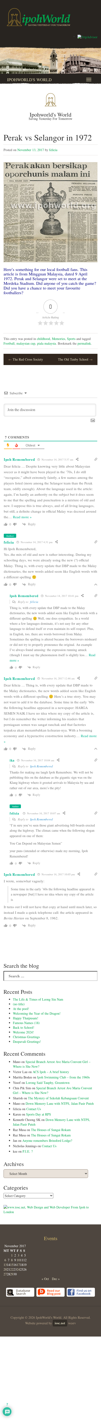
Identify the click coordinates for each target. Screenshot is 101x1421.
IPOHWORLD (38, 17)
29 (11, 1274)
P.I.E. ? (28, 1151)
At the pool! (21, 1008)
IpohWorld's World (29, 79)
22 (11, 1269)
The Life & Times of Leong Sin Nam (38, 999)
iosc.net (60, 1323)
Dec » (56, 1278)
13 (5, 1264)
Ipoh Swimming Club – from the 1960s (63, 1077)
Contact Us (33, 1109)
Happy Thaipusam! (25, 1018)
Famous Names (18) (26, 1023)
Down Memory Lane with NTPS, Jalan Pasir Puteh (60, 1103)
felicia (53, 150)
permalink (84, 343)
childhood (43, 338)
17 (18, 1264)
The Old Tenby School (75, 359)
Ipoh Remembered (41, 766)
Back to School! (23, 1027)
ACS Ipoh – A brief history (51, 1072)
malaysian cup (25, 343)
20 (5, 1269)
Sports (71, 338)
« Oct (45, 1278)
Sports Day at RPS (38, 1114)
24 (18, 1269)
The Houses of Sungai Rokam (51, 1130)
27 (5, 1274)
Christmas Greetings (26, 1037)
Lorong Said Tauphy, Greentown (48, 1082)
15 (11, 1264)
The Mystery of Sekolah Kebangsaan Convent (58, 1098)
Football (9, 343)
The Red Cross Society (25, 359)
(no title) (19, 1004)
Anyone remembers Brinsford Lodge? (47, 1140)
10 (18, 1260)
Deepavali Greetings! (27, 1041)
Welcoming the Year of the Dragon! (37, 1013)
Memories (58, 338)
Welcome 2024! (23, 1032)
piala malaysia (46, 343)
